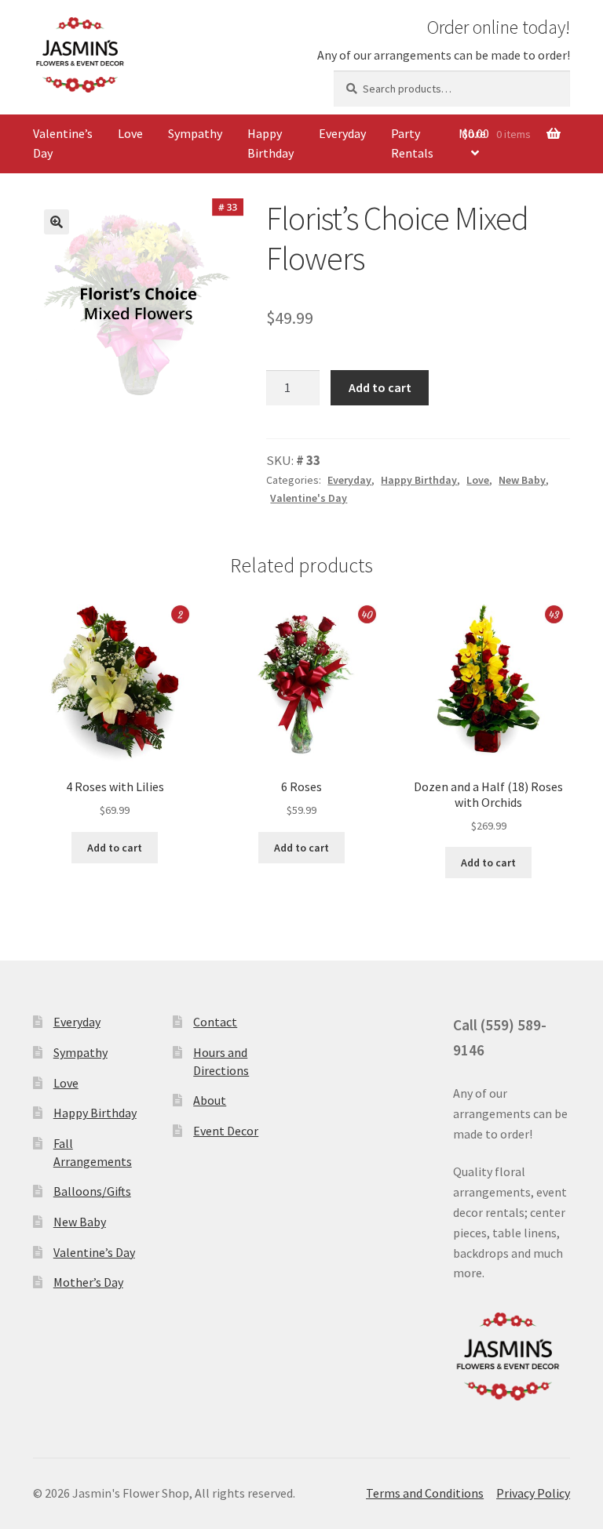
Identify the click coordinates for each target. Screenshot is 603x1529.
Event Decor (225, 1131)
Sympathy (195, 133)
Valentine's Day (308, 498)
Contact (215, 1022)
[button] (56, 221)
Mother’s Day (88, 1282)
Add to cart (380, 387)
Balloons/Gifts (92, 1191)
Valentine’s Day (63, 143)
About (209, 1100)
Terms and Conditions (425, 1493)
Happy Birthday (270, 143)
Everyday (342, 133)
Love (130, 133)
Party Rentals (412, 143)
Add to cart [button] (114, 848)
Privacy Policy (533, 1493)
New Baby (522, 480)
